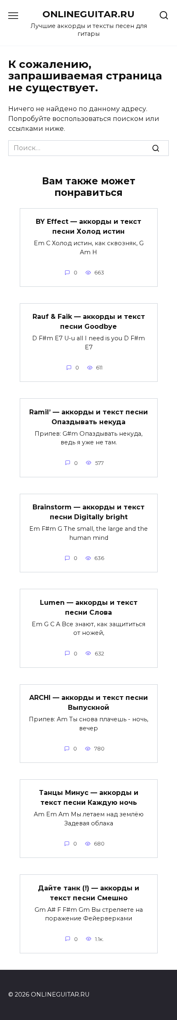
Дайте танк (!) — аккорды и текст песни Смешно (88, 893)
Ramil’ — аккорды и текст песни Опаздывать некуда (88, 416)
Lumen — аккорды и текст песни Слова (88, 607)
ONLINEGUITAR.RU (88, 14)
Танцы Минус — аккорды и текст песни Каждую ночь (88, 797)
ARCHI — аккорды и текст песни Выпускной (88, 702)
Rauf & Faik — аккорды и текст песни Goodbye (89, 321)
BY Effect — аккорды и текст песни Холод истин (88, 226)
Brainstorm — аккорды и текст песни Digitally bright (88, 512)
